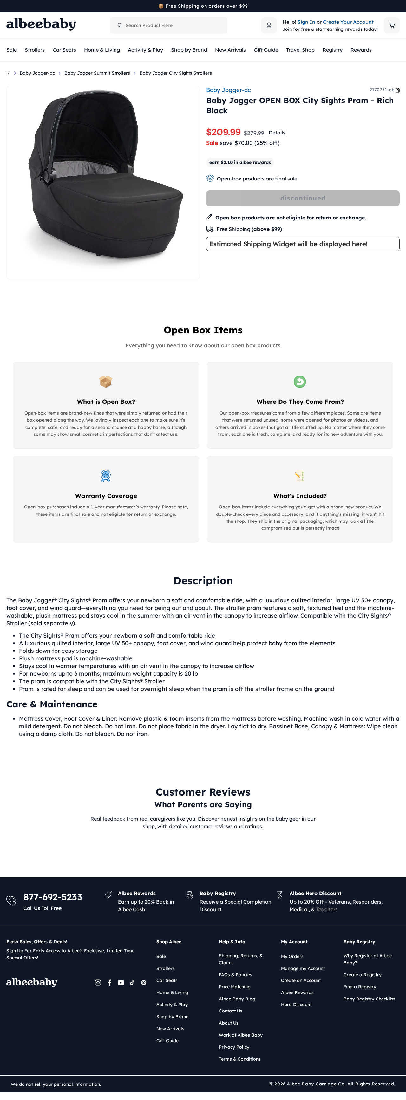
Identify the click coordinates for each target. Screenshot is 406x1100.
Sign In (306, 22)
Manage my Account (303, 968)
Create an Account (301, 980)
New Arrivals (170, 1028)
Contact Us (230, 1011)
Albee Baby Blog (237, 999)
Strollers (165, 968)
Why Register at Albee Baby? (368, 959)
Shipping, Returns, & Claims (241, 959)
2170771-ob (382, 90)
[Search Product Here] (119, 25)
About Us (229, 1023)
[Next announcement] (397, 6)
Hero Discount (296, 1004)
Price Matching (235, 987)
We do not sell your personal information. (56, 1084)
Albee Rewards (297, 992)
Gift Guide (167, 1041)
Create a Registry (363, 975)
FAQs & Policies (235, 975)
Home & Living (172, 992)
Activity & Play (172, 1004)
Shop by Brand (172, 1016)
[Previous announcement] (9, 6)
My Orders (292, 956)
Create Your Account (348, 22)
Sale (161, 956)
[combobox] (168, 25)
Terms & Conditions (240, 1059)
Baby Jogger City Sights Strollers (176, 73)
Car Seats (167, 980)
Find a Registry (360, 987)
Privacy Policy (234, 1047)
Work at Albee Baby (241, 1035)
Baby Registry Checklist (369, 999)
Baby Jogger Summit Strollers (97, 73)
